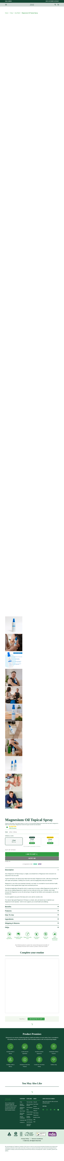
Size (6, 832)
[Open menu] (6, 5)
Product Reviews (28, 1117)
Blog (28, 1109)
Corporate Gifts (23, 1120)
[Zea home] (32, 5)
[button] (34, 826)
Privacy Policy (25, 1138)
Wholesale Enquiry (22, 1114)
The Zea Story (30, 1102)
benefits (8, 907)
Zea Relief (17, 13)
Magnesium (35, 1115)
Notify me (32, 858)
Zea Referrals (29, 1119)
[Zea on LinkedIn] (58, 1110)
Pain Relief (35, 1104)
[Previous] (6, 1)
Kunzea (35, 1106)
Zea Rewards (29, 1122)
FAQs (7, 927)
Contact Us (22, 1122)
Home (6, 13)
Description (9, 870)
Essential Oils (36, 1108)
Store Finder (22, 1111)
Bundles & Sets (36, 1117)
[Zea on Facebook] (43, 1109)
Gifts (34, 1119)
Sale (34, 1121)
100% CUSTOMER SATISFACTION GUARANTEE (32, 1)
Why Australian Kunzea (30, 1105)
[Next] (57, 1)
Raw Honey (35, 1113)
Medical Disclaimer (22, 1105)
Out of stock (10, 850)
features (8, 911)
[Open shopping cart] (58, 4)
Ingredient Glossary (29, 1125)
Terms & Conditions (37, 1138)
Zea (28, 1140)
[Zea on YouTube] (54, 1109)
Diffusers (35, 1110)
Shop (11, 13)
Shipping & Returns (12, 923)
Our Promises (29, 1107)
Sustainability (29, 1114)
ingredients (9, 919)
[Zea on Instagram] (47, 1109)
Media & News (30, 1112)
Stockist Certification (22, 1117)
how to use (9, 915)
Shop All (35, 1102)
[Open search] (55, 4)
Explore (29, 1098)
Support (22, 1098)
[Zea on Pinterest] (50, 1109)
